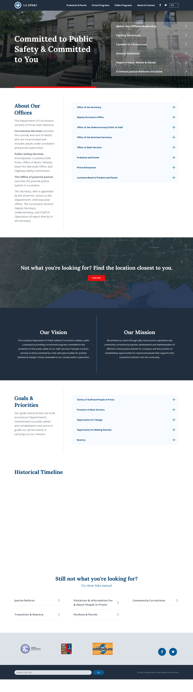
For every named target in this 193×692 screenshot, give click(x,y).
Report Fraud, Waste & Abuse (136, 62)
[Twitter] (166, 5)
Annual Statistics (128, 53)
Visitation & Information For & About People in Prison (93, 602)
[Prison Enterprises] (30, 648)
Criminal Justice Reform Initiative (139, 71)
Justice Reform (24, 600)
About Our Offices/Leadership (136, 26)
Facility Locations (128, 35)
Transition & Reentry (28, 614)
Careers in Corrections (131, 44)
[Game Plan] (102, 648)
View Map (96, 278)
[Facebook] (160, 5)
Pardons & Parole (85, 614)
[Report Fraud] (66, 648)
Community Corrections (149, 600)
